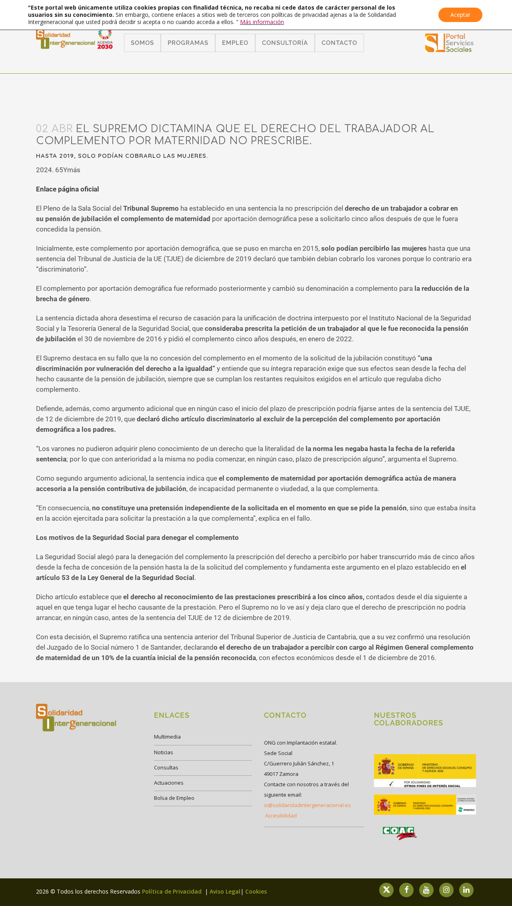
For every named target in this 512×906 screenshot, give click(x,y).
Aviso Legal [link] (225, 891)
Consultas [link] (166, 767)
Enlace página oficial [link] (67, 189)
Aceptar (460, 14)
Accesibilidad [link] (281, 815)
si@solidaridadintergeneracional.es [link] (307, 805)
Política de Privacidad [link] (172, 891)
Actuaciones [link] (169, 782)
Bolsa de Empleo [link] (174, 797)
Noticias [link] (163, 752)
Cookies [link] (256, 891)
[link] (449, 49)
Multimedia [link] (167, 736)
